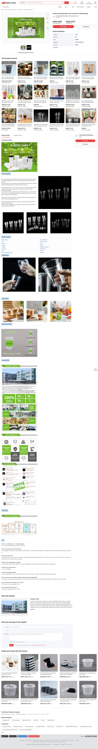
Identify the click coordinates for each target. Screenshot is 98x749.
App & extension (80, 7)
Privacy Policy (69, 744)
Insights (77, 740)
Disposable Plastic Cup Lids (86, 726)
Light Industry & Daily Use (10, 9)
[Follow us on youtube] (92, 736)
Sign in (95, 3)
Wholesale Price (57, 740)
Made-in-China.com (43, 741)
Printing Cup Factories (18, 726)
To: (8, 630)
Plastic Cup (36, 720)
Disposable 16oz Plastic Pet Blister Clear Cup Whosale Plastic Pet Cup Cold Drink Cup (57, 125)
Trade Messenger (22, 736)
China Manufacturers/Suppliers (38, 740)
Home (2, 9)
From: (7, 627)
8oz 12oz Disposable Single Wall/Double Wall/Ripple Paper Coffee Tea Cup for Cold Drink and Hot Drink (88, 101)
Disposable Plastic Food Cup (72, 726)
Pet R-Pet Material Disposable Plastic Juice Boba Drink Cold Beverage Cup (8, 78)
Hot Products (22, 740)
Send (11, 645)
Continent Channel (64, 740)
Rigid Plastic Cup (50, 720)
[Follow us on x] (88, 736)
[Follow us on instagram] (90, 736)
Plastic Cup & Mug (15, 720)
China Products (28, 740)
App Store (4, 736)
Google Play (13, 736)
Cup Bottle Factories (40, 726)
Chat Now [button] (87, 26)
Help (73, 7)
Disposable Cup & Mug (28, 9)
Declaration (63, 744)
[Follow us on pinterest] (94, 736)
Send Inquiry (63, 26)
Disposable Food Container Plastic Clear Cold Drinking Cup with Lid (41, 125)
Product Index (71, 740)
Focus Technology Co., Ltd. (40, 744)
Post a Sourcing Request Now (38, 645)
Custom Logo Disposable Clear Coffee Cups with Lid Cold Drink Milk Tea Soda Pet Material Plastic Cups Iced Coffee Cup (9, 125)
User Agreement (56, 744)
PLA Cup (43, 720)
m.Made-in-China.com (52, 741)
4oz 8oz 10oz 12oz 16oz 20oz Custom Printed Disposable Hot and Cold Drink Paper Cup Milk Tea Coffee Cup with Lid (89, 78)
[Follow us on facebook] (86, 736)
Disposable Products (26, 720)
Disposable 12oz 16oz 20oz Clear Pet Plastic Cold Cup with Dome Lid (73, 101)
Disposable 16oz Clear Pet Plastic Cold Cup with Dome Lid (88, 125)
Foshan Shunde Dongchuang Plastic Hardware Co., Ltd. (67, 15)
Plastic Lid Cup (50, 726)
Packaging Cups (5, 720)
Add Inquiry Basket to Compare (26, 52)
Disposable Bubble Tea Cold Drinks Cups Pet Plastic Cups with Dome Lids (25, 125)
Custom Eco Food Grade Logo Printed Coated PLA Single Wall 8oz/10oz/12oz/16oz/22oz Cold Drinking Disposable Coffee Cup (40, 101)
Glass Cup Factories (6, 726)
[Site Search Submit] (66, 2)
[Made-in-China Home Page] (8, 2)
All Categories (6, 7)
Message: (7, 634)
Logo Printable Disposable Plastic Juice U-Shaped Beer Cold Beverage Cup (41, 78)
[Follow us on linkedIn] (96, 736)
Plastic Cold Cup (59, 726)
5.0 (80, 136)
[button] (62, 2)
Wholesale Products (49, 740)
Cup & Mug (19, 9)
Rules (96, 7)
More (2, 732)
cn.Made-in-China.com (62, 741)
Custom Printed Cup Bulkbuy (26, 729)
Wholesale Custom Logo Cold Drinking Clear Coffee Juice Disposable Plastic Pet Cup (8, 101)
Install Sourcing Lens (34, 736)
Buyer (66, 7)
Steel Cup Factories (29, 726)
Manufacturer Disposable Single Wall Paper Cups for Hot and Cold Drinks (56, 78)
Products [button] (23, 2)
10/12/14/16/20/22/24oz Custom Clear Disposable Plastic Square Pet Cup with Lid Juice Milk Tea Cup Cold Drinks (73, 125)
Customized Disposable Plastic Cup (9, 729)
